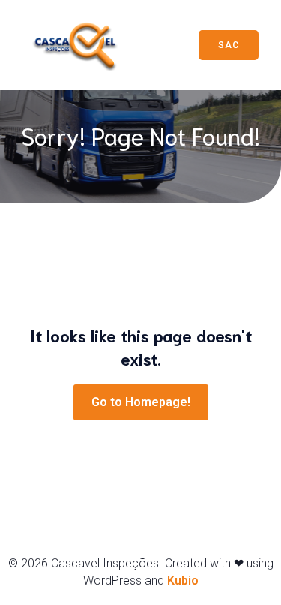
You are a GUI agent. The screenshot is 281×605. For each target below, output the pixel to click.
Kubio (183, 580)
